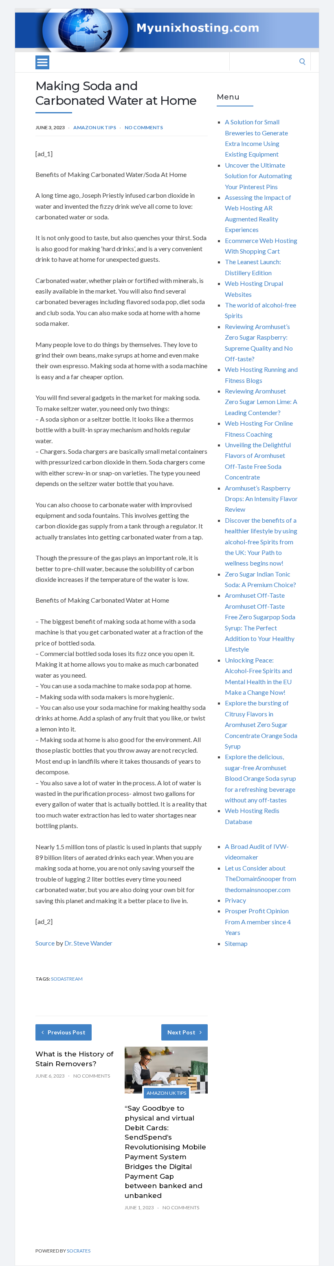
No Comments (144, 127)
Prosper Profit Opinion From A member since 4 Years (258, 921)
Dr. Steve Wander (88, 943)
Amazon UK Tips (94, 127)
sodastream (67, 979)
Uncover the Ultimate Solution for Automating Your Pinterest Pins (258, 175)
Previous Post (67, 1032)
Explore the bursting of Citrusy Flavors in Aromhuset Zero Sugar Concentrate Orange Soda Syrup (261, 724)
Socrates (78, 1251)
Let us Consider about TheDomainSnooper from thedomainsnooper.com (260, 878)
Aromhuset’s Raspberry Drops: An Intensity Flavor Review (261, 498)
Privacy (235, 900)
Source (45, 943)
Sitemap (236, 943)
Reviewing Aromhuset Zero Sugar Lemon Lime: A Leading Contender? (261, 401)
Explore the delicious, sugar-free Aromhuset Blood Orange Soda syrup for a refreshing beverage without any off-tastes (260, 778)
